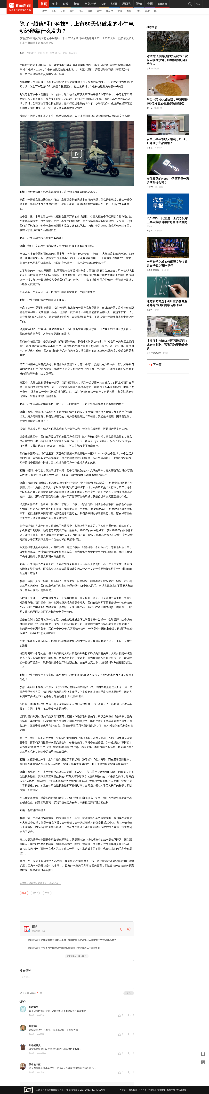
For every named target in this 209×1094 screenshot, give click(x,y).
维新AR (33, 1026)
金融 (53, 11)
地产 (72, 11)
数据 (129, 11)
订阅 (126, 929)
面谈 (22, 53)
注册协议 (152, 1090)
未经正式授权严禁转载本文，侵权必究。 (40, 883)
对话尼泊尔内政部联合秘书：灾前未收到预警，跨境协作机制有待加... (167, 60)
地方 (99, 11)
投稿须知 (161, 1090)
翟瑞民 (150, 310)
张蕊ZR (150, 187)
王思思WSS (156, 353)
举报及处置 (181, 1090)
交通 (47, 893)
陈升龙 (150, 108)
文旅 (120, 11)
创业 (35, 893)
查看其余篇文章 (75, 956)
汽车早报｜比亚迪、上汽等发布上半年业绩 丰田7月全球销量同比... (167, 222)
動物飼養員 (34, 1045)
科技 (44, 11)
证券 (62, 11)
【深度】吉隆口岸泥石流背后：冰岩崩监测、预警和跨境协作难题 (167, 344)
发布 (129, 993)
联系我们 (133, 1090)
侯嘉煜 (150, 270)
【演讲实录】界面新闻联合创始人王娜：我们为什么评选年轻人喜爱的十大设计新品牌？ (71, 940)
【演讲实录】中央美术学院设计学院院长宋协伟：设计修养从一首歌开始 (63, 948)
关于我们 (123, 1090)
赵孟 (149, 68)
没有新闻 (33, 1007)
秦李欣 (150, 147)
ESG (138, 11)
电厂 (156, 11)
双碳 (147, 11)
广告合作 (142, 1090)
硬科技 (109, 11)
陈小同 (150, 230)
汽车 (81, 11)
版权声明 (171, 1090)
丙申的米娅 (34, 1064)
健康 (90, 11)
